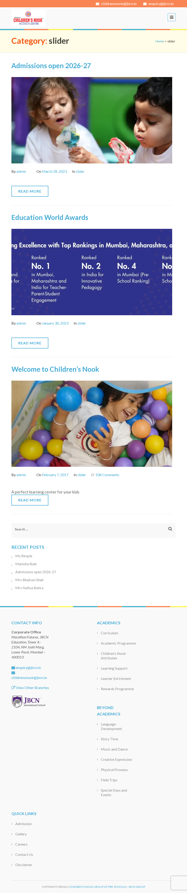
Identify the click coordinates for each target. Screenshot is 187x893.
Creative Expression (116, 759)
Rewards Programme (117, 689)
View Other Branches (32, 687)
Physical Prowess (114, 769)
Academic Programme (118, 643)
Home (160, 41)
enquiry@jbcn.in (161, 3)
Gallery (21, 834)
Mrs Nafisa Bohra (29, 588)
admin (21, 171)
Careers (21, 844)
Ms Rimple (23, 556)
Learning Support (114, 668)
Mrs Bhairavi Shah (29, 580)
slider (80, 171)
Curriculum (109, 633)
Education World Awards (49, 217)
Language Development (111, 726)
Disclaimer (23, 864)
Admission (23, 823)
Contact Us (24, 854)
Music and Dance (114, 749)
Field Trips (109, 780)
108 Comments (107, 474)
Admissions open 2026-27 (51, 65)
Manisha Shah (26, 564)
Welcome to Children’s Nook (55, 369)
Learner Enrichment (116, 678)
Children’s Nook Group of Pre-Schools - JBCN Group (107, 886)
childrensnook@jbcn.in (118, 3)
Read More (30, 191)
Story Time (109, 739)
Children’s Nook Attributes (113, 655)
